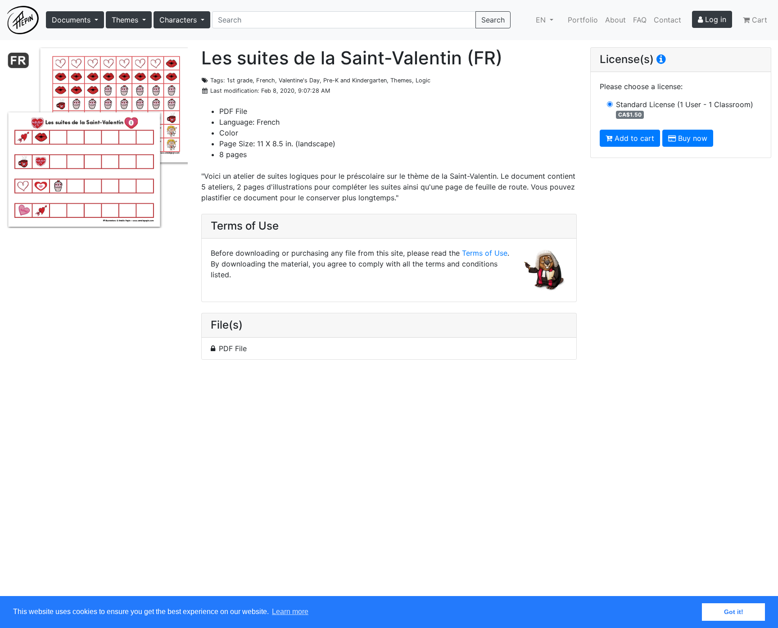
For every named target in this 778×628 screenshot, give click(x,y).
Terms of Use (484, 253)
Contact (667, 19)
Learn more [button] (290, 611)
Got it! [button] (733, 611)
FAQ (640, 19)
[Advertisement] (389, 483)
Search (493, 19)
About (615, 19)
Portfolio (583, 19)
